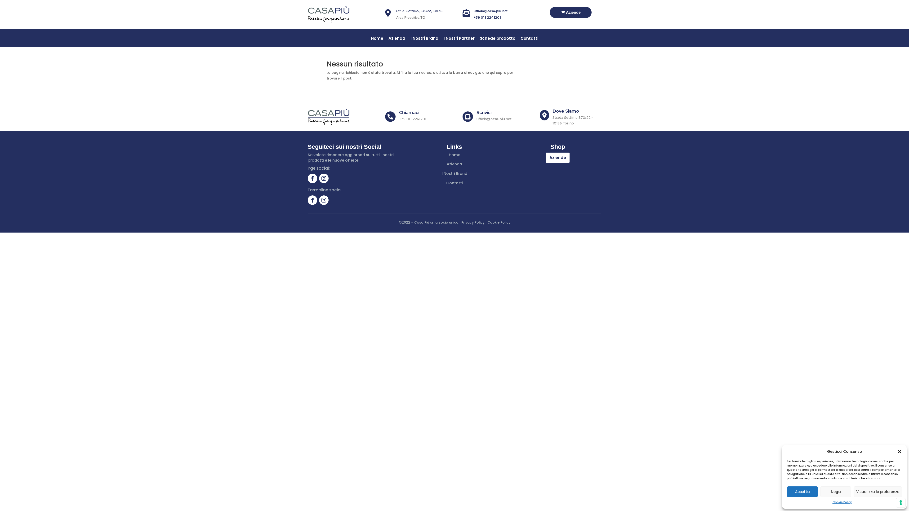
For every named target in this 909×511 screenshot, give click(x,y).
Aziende (573, 12)
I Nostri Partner (459, 39)
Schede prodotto (497, 39)
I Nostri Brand (424, 39)
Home (377, 39)
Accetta (802, 491)
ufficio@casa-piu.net (491, 11)
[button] (899, 451)
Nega (836, 491)
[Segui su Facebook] (312, 178)
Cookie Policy (842, 502)
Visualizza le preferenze (877, 491)
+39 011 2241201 (487, 17)
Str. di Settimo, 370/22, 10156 (419, 11)
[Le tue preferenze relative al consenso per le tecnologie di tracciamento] (900, 502)
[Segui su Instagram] (324, 178)
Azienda (396, 39)
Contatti (529, 39)
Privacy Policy (473, 222)
